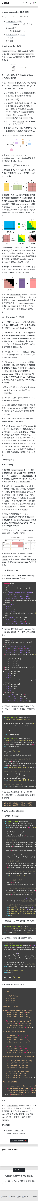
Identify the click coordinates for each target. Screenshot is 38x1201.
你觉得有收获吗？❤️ (19, 1140)
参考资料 (9, 41)
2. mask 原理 (11, 28)
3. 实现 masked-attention (15, 34)
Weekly (28, 3)
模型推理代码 (16, 629)
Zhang (5, 3)
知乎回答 (10, 460)
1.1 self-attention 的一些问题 (21, 24)
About (21, 3)
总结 (11, 37)
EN (34, 3)
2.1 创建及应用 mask (18, 31)
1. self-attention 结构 (14, 21)
